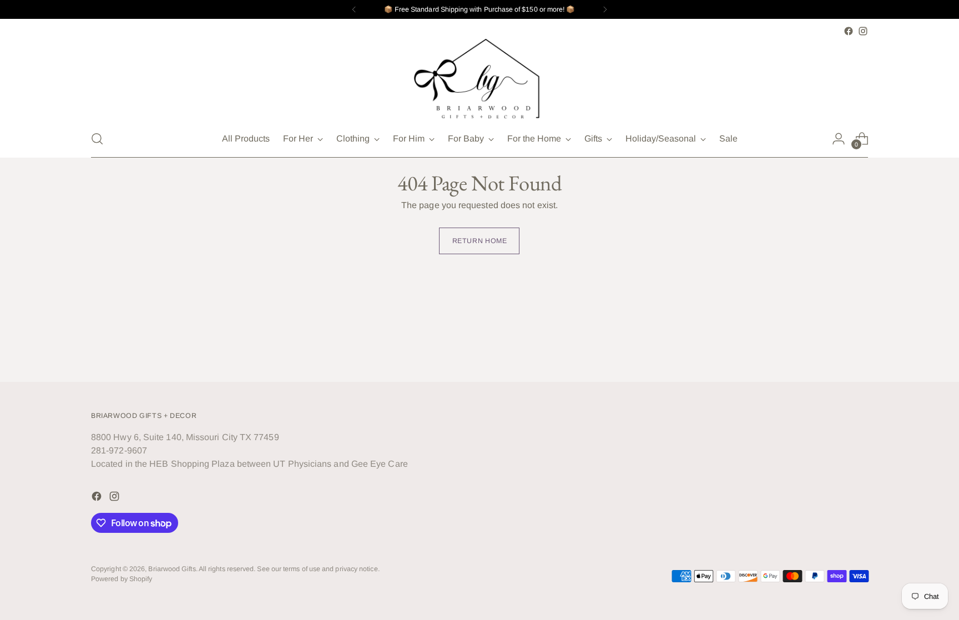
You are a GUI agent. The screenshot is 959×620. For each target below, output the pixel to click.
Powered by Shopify (121, 579)
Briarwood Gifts (171, 569)
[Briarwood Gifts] (479, 79)
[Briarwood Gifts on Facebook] (849, 31)
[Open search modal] (97, 139)
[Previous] (354, 9)
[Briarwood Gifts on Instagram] (863, 31)
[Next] (605, 9)
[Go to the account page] (838, 139)
